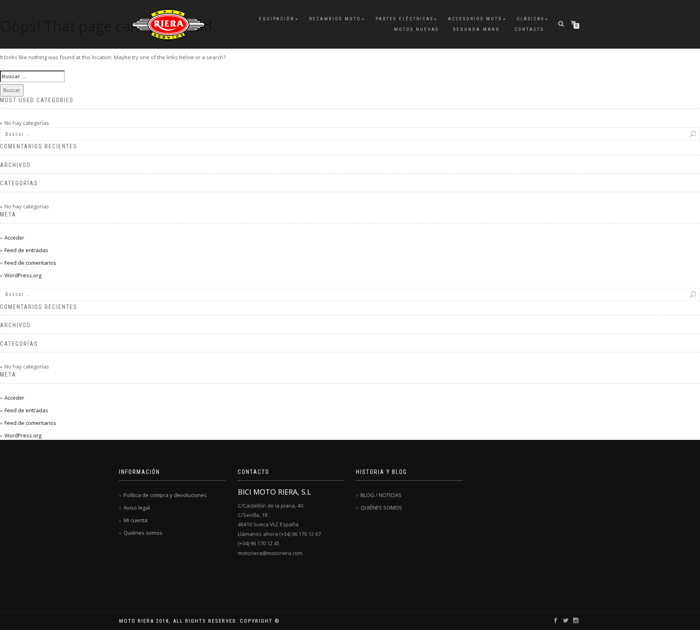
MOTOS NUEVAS (416, 29)
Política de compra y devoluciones (165, 495)
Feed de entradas (26, 250)
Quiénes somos (143, 532)
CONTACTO (529, 29)
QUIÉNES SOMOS (381, 507)
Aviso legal (137, 507)
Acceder (14, 237)
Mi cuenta (135, 520)
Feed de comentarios (30, 262)
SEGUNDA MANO (476, 29)
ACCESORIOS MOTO (475, 18)
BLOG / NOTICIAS (381, 495)
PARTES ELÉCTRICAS (404, 18)
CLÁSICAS (530, 18)
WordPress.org (22, 275)
